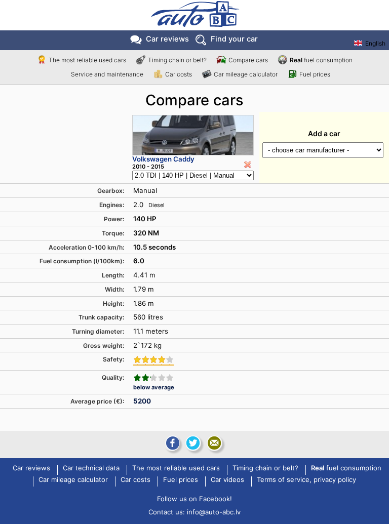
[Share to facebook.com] (172, 443)
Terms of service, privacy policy (306, 479)
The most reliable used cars (87, 60)
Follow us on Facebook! (194, 499)
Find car (234, 39)
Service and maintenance (107, 74)
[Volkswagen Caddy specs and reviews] (193, 135)
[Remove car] (248, 164)
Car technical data (91, 468)
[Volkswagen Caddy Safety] (153, 360)
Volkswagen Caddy (163, 159)
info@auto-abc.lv (214, 512)
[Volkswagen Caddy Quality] (153, 378)
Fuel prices (314, 74)
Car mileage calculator (246, 74)
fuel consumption (321, 60)
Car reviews (167, 39)
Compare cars (248, 60)
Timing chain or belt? (177, 60)
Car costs (178, 74)
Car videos (227, 479)
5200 (142, 401)
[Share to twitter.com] (193, 443)
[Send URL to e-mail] (214, 443)
